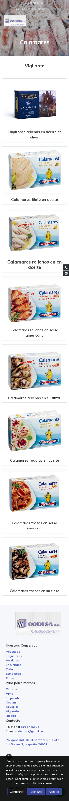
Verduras (12, 660)
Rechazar (36, 791)
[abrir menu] (62, 21)
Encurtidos (13, 665)
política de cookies (41, 783)
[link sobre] (34, 626)
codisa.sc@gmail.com (30, 731)
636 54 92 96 (35, 3)
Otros (10, 678)
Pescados (13, 651)
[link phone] (66, 267)
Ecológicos (13, 673)
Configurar (16, 791)
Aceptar (54, 791)
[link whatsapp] (17, 9)
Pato (9, 669)
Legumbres (14, 656)
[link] (15, 20)
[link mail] (66, 273)
